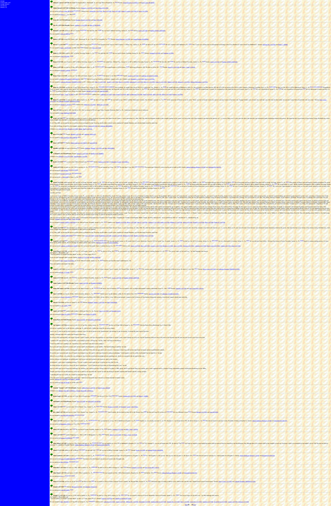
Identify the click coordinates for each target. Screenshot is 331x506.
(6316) (93, 420)
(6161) (96, 52)
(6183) (100, 87)
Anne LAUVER (235, 246)
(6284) (142, 293)
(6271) (80, 268)
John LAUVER (157, 94)
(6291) (75, 314)
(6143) (116, 2)
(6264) (301, 240)
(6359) (80, 481)
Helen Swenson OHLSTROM (68, 137)
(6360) (92, 481)
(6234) (203, 182)
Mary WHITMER (109, 148)
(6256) (95, 240)
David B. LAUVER (198, 222)
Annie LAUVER (120, 502)
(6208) (73, 104)
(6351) (94, 472)
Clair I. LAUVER (104, 311)
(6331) (100, 443)
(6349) (96, 467)
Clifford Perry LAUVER (88, 388)
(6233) (147, 182)
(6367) (125, 495)
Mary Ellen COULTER (101, 8)
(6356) (66, 475)
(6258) (101, 240)
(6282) (98, 293)
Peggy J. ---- (63, 14)
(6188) (164, 87)
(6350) (124, 467)
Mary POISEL (64, 462)
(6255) (65, 240)
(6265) (117, 245)
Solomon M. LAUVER (269, 44)
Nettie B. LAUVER (219, 222)
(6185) (106, 87)
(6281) (95, 293)
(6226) (76, 170)
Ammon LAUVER (243, 502)
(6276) (105, 277)
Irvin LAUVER (149, 236)
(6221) (136, 166)
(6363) (71, 489)
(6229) (79, 173)
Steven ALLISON (91, 314)
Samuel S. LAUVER (82, 153)
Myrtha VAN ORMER (97, 153)
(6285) (73, 296)
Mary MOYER (96, 257)
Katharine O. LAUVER (136, 82)
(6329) (93, 443)
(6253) (64, 227)
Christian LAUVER (154, 53)
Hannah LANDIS (65, 70)
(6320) (81, 423)
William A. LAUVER (176, 222)
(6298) (92, 395)
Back (186, 504)
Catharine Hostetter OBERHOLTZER (70, 82)
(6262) (216, 240)
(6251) (163, 187)
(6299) (95, 395)
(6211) (79, 137)
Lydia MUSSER (64, 490)
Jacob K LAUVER (133, 76)
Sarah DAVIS (93, 143)
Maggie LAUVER (139, 236)
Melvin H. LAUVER (102, 104)
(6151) (72, 33)
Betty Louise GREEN (104, 388)
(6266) (120, 245)
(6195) (145, 88)
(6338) (96, 455)
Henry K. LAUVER (173, 67)
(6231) (103, 182)
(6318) (137, 420)
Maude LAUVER (128, 236)
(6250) (129, 187)
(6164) (71, 56)
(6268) (116, 250)
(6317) (96, 420)
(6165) (98, 61)
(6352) (97, 472)
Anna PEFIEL (64, 170)
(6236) (287, 182)
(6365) (95, 495)
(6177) (75, 70)
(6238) (143, 184)
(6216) (91, 161)
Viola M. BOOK (65, 382)
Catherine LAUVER (106, 94)
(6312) (76, 415)
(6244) (155, 185)
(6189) (270, 87)
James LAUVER (187, 222)
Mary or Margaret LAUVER (134, 94)
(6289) (64, 310)
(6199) (304, 88)
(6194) (321, 87)
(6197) (254, 88)
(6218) (93, 166)
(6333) (182, 443)
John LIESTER (65, 56)
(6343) (77, 458)
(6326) (103, 434)
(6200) (54, 90)
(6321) (85, 423)
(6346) (73, 461)
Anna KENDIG (103, 91)
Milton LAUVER (172, 82)
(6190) (274, 87)
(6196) (197, 88)
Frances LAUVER (177, 94)
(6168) (158, 61)
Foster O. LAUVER (161, 82)
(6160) (81, 47)
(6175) (161, 66)
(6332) (140, 443)
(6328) (77, 437)
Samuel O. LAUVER (184, 82)
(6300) (113, 395)
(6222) (139, 166)
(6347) (77, 461)
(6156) (143, 44)
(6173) (103, 66)
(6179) (101, 75)
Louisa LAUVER (233, 502)
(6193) (318, 87)
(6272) (140, 268)
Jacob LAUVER (143, 30)
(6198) (279, 88)
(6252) (105, 222)
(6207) (165, 99)
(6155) (96, 44)
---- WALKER (64, 177)
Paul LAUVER (81, 319)
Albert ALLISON (66, 314)
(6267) (99, 250)
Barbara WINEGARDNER (157, 30)
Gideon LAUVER (225, 246)
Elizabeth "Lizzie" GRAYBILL (120, 162)
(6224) (70, 170)
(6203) (86, 94)
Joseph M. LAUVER (196, 502)
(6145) (78, 11)
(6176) (72, 70)
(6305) (99, 411)
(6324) (105, 429)
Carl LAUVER (63, 129)
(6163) (142, 52)
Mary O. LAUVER (100, 82)
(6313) (79, 415)
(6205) (91, 99)
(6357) (69, 475)
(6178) (98, 75)
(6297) (80, 382)
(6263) (247, 240)
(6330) (97, 443)
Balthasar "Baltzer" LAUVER (93, 148)
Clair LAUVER (96, 48)
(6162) (110, 52)
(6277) (95, 288)
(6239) (187, 184)
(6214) (64, 161)
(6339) (99, 455)
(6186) (110, 87)
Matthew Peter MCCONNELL (67, 391)
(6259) (105, 240)
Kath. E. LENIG (65, 272)
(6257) (98, 240)
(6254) (74, 235)
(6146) (73, 14)
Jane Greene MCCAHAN (196, 288)
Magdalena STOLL (65, 424)
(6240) (227, 184)
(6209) (64, 117)
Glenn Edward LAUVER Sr (131, 2)
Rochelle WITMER (96, 283)
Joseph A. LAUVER (156, 246)
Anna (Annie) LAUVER (119, 94)
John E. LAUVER (142, 222)
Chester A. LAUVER (87, 8)
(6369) (90, 501)
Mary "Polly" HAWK (74, 219)
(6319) (204, 420)
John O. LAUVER (124, 82)
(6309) (168, 411)
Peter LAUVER (147, 94)
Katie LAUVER (164, 222)
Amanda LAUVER (207, 502)
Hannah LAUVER (121, 222)
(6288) (69, 305)
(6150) (131, 30)
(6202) (83, 94)
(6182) (85, 78)
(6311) (189, 411)
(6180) (118, 75)
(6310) (171, 411)
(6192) (314, 87)
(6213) (78, 148)
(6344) (80, 458)
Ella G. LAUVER (149, 79)
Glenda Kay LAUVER (95, 11)
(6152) (109, 38)
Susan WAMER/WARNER (68, 459)
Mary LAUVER (145, 246)
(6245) (158, 185)
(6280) (169, 288)
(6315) (90, 420)
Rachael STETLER (65, 174)
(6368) (177, 495)
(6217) (90, 166)
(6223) (142, 166)
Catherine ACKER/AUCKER (149, 76)
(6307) (106, 411)
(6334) (80, 450)
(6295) (134, 324)
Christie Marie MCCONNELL (84, 391)
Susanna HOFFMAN (66, 438)
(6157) (160, 44)
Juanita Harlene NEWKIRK (141, 39)
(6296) (137, 324)
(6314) (82, 415)
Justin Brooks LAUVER (80, 156)
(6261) (213, 240)
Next (194, 504)
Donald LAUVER (73, 129)
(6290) (72, 314)
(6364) (92, 495)
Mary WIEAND (97, 20)
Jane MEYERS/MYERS (67, 415)
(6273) (196, 268)
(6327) (74, 437)
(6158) (163, 44)
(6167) (154, 61)
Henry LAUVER (167, 94)
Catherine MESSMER (106, 126)
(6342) (194, 455)
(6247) (175, 185)
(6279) (118, 288)
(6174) (127, 66)
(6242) (56, 185)
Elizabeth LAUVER (144, 502)
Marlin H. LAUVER (90, 104)
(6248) (231, 185)
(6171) (96, 66)
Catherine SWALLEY (90, 134)
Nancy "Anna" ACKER (188, 67)
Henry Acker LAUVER (213, 246)
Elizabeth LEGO (116, 311)
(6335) (83, 450)
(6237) (99, 184)
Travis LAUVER (143, 11)
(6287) (81, 302)
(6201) (80, 94)
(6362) (65, 486)
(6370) (93, 501)
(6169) (171, 61)
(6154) (93, 44)
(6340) (103, 455)
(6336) (97, 450)
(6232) (144, 182)
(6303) (97, 406)
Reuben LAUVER (103, 162)
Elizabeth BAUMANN (214, 167)
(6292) (100, 324)
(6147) (81, 30)
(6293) (103, 324)
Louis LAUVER (83, 283)
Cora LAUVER (89, 236)
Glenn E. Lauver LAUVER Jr (129, 11)
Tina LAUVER (107, 11)
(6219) (96, 166)
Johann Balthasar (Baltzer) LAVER (196, 167)
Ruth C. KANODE (65, 48)
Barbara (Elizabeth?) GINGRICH (69, 79)
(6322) (88, 423)
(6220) (118, 166)
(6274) (71, 272)
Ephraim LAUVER (181, 288)
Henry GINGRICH (66, 297)
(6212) (64, 142)
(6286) (76, 296)
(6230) (80, 176)
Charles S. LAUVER (154, 222)
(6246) (172, 185)
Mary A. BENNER (95, 25)
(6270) (101, 260)
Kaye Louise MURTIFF (148, 2)
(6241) (275, 184)
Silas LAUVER (209, 222)
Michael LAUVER (91, 91)
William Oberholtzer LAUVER (199, 82)
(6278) (98, 288)
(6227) (73, 173)
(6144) (75, 11)
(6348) (92, 467)
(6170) (203, 61)
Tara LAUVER (116, 11)
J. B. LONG (64, 305)
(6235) (233, 182)
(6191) (311, 87)
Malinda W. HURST (66, 104)
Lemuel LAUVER (117, 236)
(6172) (99, 66)
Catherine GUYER (168, 53)
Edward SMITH (65, 34)
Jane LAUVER (178, 246)
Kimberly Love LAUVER (66, 156)
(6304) (101, 406)
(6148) (85, 30)
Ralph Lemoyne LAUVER (123, 39)
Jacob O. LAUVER (112, 82)
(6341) (144, 455)
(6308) (145, 411)
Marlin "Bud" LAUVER (85, 129)
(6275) (73, 277)
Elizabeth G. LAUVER (137, 79)
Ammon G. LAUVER (81, 25)
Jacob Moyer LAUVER (220, 502)
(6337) (129, 450)
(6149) (99, 30)
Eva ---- (62, 476)
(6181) (121, 75)
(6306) (102, 411)
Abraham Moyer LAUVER (83, 20)
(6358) (73, 475)
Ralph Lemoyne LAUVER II (79, 143)
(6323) (74, 429)
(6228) (76, 173)
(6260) (181, 240)
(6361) (149, 481)
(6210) (63, 133)
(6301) (116, 395)
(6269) (166, 250)
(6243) (119, 185)
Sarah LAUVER (135, 246)
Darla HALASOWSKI (94, 319)
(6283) (139, 293)
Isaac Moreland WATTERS (68, 113)
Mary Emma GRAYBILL (67, 260)
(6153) (66, 44)
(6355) (155, 472)
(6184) (103, 87)
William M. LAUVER (132, 502)
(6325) (64, 434)
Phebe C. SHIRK (283, 44)
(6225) (73, 170)
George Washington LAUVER (102, 236)
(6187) (113, 87)
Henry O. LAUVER (149, 82)
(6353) (101, 472)
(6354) (142, 472)
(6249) (270, 185)
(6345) (70, 461)
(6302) (64, 406)
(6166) (101, 61)
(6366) (122, 495)
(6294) (107, 324)
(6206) (109, 99)
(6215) (88, 161)
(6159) (190, 44)
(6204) (89, 94)
